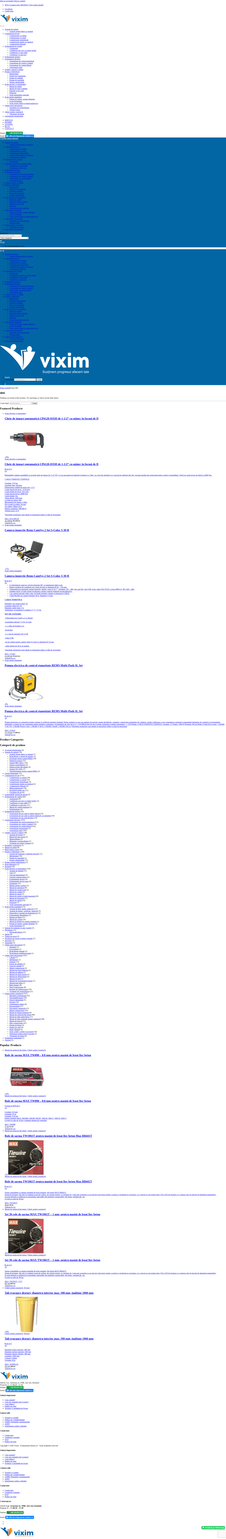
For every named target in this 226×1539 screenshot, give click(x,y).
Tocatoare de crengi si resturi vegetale (19, 939)
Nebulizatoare (14, 809)
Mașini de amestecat (16, 888)
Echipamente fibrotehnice (18, 915)
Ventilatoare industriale (13, 1038)
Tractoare (8, 941)
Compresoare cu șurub (17, 38)
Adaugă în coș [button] (10, 523)
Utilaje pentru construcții (14, 112)
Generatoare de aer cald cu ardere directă (24, 814)
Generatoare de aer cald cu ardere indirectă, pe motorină (30, 816)
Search (7, 377)
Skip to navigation (7, 1)
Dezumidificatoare (16, 998)
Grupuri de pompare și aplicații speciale (24, 854)
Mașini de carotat (15, 919)
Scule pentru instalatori (13, 97)
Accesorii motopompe (13, 750)
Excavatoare (14, 949)
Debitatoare (13, 960)
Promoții (8, 867)
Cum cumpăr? (10, 1400)
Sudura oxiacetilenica (17, 765)
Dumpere (12, 947)
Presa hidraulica (10, 864)
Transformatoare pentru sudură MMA (23, 771)
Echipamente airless (16, 1004)
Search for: (4, 233)
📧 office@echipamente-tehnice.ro (19, 136)
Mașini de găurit (15, 894)
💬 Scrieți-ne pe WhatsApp (213, 1528)
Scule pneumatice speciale (19, 95)
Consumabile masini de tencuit (16, 795)
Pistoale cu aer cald (16, 91)
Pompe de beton (15, 1025)
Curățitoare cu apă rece (17, 55)
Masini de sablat (11, 847)
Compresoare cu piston (17, 36)
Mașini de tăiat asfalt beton (19, 1017)
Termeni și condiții (11, 1418)
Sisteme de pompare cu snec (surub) (18, 928)
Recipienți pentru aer (17, 790)
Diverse (12, 1002)
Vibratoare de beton (16, 114)
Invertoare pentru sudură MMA (21, 759)
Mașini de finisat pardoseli (19, 1013)
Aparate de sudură (11, 29)
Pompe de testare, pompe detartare (22, 99)
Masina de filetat (15, 917)
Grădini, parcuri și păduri (14, 70)
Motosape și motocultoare (18, 841)
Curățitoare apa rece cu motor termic (22, 51)
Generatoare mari (15, 67)
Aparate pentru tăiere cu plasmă (21, 31)
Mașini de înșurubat (16, 898)
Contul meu (9, 11)
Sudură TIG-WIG (16, 769)
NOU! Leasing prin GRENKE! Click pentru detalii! (24, 5)
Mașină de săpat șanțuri (18, 975)
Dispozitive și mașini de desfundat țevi (23, 913)
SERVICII (9, 120)
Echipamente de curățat (13, 46)
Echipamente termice (12, 57)
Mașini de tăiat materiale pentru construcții (25, 1019)
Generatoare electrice (12, 59)
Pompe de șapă (15, 1027)
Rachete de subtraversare (18, 989)
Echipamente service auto (18, 881)
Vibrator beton (14, 110)
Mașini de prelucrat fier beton (20, 1015)
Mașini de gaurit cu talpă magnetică (22, 896)
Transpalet (8, 943)
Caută (39, 379)
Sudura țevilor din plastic (18, 767)
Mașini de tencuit (15, 1021)
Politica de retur (10, 1406)
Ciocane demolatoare (17, 875)
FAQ (6, 1440)
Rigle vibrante (14, 1030)
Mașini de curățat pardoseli (19, 807)
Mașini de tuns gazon (17, 837)
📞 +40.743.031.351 (14, 133)
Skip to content (19, 1)
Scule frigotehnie (15, 101)
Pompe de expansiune (17, 76)
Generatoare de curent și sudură (21, 63)
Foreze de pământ (16, 964)
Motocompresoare (16, 788)
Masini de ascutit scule (17, 890)
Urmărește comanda (12, 1437)
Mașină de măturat (16, 972)
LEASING (9, 124)
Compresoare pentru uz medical (21, 42)
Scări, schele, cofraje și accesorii (21, 1032)
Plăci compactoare (16, 1023)
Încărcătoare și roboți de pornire (21, 756)
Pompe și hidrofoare (12, 72)
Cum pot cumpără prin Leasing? (17, 1402)
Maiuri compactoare (16, 968)
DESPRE (8, 122)
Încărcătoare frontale (17, 951)
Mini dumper (14, 985)
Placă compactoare (16, 987)
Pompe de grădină (16, 78)
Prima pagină (5, 388)
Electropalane (14, 1006)
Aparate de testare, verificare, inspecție (23, 911)
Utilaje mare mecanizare (14, 945)
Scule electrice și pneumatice (15, 84)
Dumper (12, 962)
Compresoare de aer (12, 34)
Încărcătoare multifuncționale (20, 953)
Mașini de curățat (15, 892)
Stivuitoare (9, 930)
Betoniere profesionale (17, 996)
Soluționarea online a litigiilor (16, 1426)
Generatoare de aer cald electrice (21, 818)
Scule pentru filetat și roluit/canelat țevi (23, 103)
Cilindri (12, 958)
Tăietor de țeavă (11, 936)
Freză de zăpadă (15, 966)
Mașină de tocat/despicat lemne (20, 981)
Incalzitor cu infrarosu (13, 845)
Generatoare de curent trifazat (20, 65)
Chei (11, 873)
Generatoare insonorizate (14, 116)
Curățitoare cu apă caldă (18, 53)
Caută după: (9, 379)
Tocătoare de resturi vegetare (20, 843)
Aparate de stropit (16, 835)
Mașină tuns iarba (15, 983)
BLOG (7, 126)
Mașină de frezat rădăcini (18, 970)
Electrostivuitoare (15, 932)
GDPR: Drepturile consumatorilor (17, 1422)
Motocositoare (14, 839)
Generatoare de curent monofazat (21, 61)
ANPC (7, 1424)
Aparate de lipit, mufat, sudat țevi (21, 909)
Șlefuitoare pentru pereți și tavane (21, 1034)
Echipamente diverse (17, 879)
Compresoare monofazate (18, 40)
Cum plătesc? (10, 1404)
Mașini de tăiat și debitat (18, 89)
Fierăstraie (13, 883)
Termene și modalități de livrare (16, 1408)
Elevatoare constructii (17, 1008)
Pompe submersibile (16, 82)
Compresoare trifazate (17, 44)
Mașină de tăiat (15, 979)
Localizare (8, 9)
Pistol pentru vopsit (12, 850)
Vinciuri (8, 1040)
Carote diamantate (11, 773)
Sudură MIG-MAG (16, 763)
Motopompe (13, 74)
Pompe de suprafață (16, 80)
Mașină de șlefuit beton (18, 977)
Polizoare (12, 93)
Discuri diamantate (16, 1000)
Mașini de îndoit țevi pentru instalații (22, 922)
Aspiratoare (13, 48)
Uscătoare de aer (15, 792)
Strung (7, 934)
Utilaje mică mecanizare (13, 106)
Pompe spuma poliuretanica (15, 862)
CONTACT (9, 129)
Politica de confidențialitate (15, 1420)
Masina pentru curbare (17, 886)
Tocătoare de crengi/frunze (19, 108)
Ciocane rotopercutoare (18, 877)
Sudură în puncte (15, 761)
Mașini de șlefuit (15, 87)
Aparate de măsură (16, 871)
